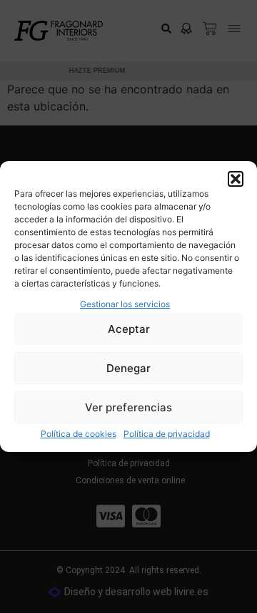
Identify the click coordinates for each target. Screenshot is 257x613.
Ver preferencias (128, 407)
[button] (235, 179)
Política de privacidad (167, 433)
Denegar (128, 368)
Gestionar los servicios (125, 304)
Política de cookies (78, 433)
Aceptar (129, 329)
